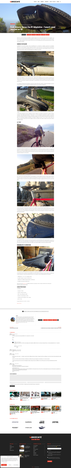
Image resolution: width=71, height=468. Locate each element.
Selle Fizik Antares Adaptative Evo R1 (44, 311)
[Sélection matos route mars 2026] (35, 394)
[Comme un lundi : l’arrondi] (25, 408)
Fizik (34, 311)
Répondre (17, 347)
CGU (8, 466)
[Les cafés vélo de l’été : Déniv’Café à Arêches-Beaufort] (35, 408)
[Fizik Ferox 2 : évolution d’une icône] (14, 394)
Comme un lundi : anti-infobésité (46, 411)
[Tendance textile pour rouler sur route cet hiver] (56, 394)
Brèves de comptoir (21, 412)
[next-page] (11, 401)
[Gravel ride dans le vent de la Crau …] (21, 451)
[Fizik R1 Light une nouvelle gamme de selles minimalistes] (46, 394)
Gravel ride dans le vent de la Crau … (27, 451)
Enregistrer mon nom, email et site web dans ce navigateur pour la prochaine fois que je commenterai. (25, 384)
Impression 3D (37, 311)
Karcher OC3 (25, 283)
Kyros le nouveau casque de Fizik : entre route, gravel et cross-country (25, 398)
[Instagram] (34, 439)
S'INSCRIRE (49, 461)
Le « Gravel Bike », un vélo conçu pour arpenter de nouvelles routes (27, 447)
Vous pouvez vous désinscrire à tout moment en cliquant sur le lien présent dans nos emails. (54, 455)
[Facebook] (32, 439)
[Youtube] (35, 439)
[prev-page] (10, 401)
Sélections (31, 398)
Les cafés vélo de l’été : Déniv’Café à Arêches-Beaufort (35, 412)
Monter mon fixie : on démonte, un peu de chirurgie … (27, 456)
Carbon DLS (25, 311)
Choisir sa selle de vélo (30, 311)
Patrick (13, 31)
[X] (18, 323)
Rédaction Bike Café (34, 398)
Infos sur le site (19, 303)
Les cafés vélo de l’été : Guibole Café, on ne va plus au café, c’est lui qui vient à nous (14, 412)
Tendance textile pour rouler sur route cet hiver (56, 398)
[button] (18, 456)
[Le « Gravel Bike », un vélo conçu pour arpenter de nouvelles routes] (21, 447)
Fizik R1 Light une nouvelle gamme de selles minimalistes (46, 398)
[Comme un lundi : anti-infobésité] (46, 408)
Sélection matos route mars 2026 (35, 397)
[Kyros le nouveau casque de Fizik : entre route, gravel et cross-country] (25, 394)
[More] (58, 320)
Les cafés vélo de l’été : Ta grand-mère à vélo (56, 412)
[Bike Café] (15, 1)
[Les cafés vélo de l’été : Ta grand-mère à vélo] (56, 408)
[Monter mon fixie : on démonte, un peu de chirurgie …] (21, 456)
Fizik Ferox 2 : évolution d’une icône (14, 398)
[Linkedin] (37, 439)
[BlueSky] (38, 439)
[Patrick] (11, 31)
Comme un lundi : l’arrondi (24, 411)
